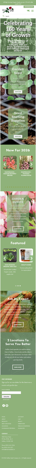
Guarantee (21, 428)
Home (3, 417)
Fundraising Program (8, 428)
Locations (5, 426)
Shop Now (18, 91)
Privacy (20, 421)
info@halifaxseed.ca (8, 449)
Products (4, 421)
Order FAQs (21, 423)
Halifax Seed (10, 9)
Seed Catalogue (6, 423)
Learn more (17, 229)
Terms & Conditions (24, 426)
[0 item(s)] (29, 10)
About (3, 419)
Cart (19, 419)
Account (21, 417)
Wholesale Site (29, 7)
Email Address (6, 390)
